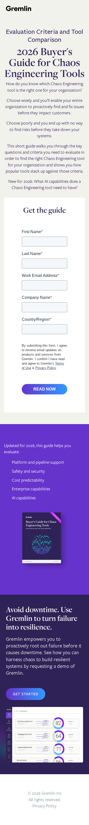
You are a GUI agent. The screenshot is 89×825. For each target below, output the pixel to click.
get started (25, 694)
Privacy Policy (44, 806)
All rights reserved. (45, 800)
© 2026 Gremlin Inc (45, 793)
